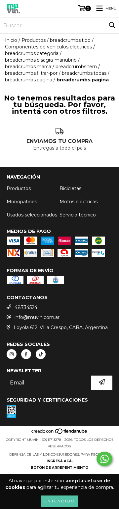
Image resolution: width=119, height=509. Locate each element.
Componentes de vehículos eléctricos (48, 47)
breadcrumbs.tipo (70, 40)
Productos (33, 40)
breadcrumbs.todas (84, 73)
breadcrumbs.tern (76, 67)
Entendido (59, 500)
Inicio (11, 40)
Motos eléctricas (79, 202)
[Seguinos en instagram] (12, 354)
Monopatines (22, 202)
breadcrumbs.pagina (28, 80)
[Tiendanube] (60, 433)
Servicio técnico (78, 215)
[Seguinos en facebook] (26, 354)
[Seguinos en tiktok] (41, 354)
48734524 (26, 307)
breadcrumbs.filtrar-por (31, 73)
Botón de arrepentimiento (59, 468)
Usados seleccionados (32, 215)
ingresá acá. (60, 461)
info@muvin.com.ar (37, 317)
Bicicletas (70, 188)
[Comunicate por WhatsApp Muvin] (104, 459)
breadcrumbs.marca (28, 67)
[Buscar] (112, 25)
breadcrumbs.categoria (32, 53)
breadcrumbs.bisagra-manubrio (41, 60)
